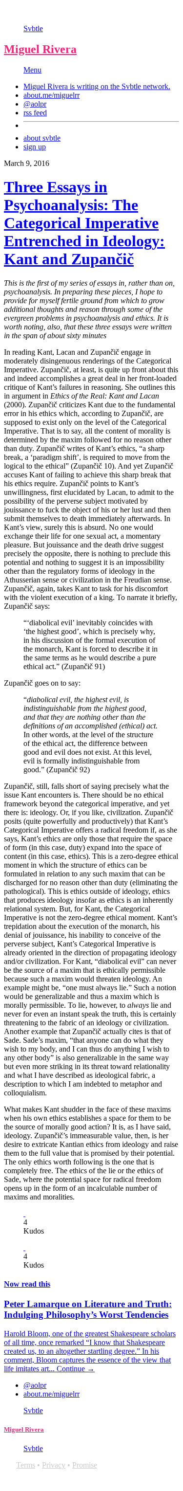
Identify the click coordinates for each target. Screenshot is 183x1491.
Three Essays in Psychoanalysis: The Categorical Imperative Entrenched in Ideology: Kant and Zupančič (84, 223)
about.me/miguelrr (51, 95)
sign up (34, 147)
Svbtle (33, 28)
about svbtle (42, 138)
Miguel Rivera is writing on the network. (96, 86)
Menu (32, 70)
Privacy (53, 1465)
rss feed (35, 113)
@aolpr (34, 104)
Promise (84, 1465)
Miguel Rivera (40, 49)
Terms (25, 1465)
